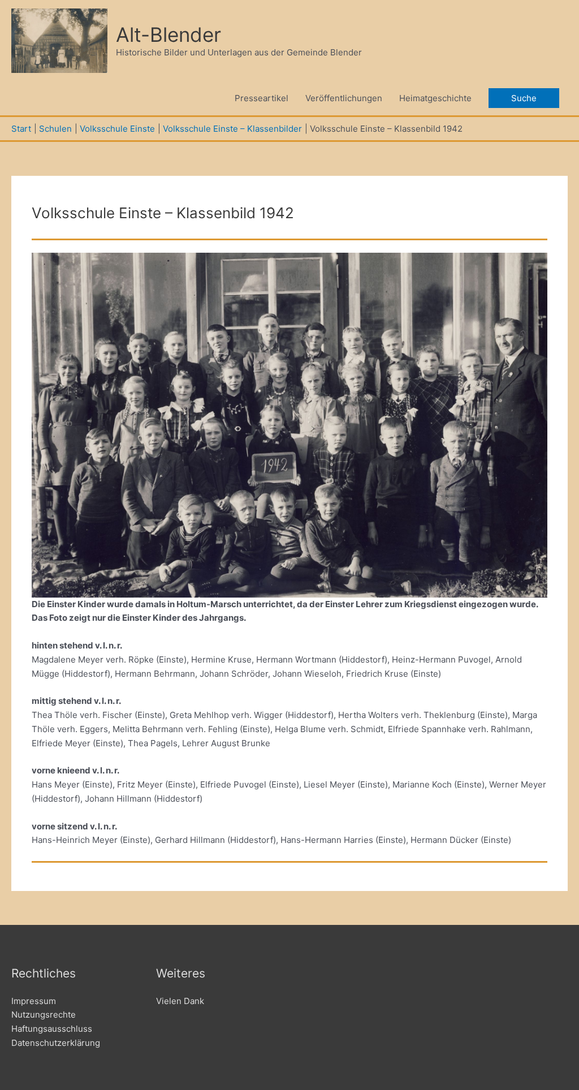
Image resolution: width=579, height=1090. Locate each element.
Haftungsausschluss (51, 1028)
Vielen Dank (180, 1001)
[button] (524, 98)
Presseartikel (261, 98)
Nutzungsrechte (43, 1014)
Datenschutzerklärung (55, 1042)
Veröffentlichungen (343, 98)
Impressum (33, 1001)
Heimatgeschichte (435, 98)
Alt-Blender (168, 34)
